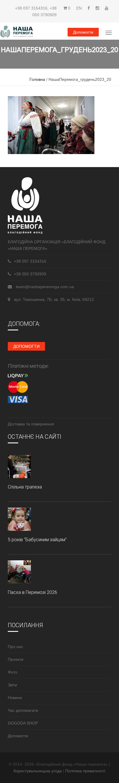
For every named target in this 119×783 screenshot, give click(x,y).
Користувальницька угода (38, 771)
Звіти (12, 685)
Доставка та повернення (31, 424)
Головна (37, 79)
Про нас (15, 646)
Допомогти (83, 32)
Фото (12, 672)
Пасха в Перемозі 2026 (32, 592)
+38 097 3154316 (31, 8)
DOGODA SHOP (23, 723)
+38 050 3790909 (30, 274)
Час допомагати (23, 710)
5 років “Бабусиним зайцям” (37, 539)
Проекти (15, 659)
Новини (15, 697)
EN (79, 8)
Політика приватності (85, 771)
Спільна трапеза (25, 487)
